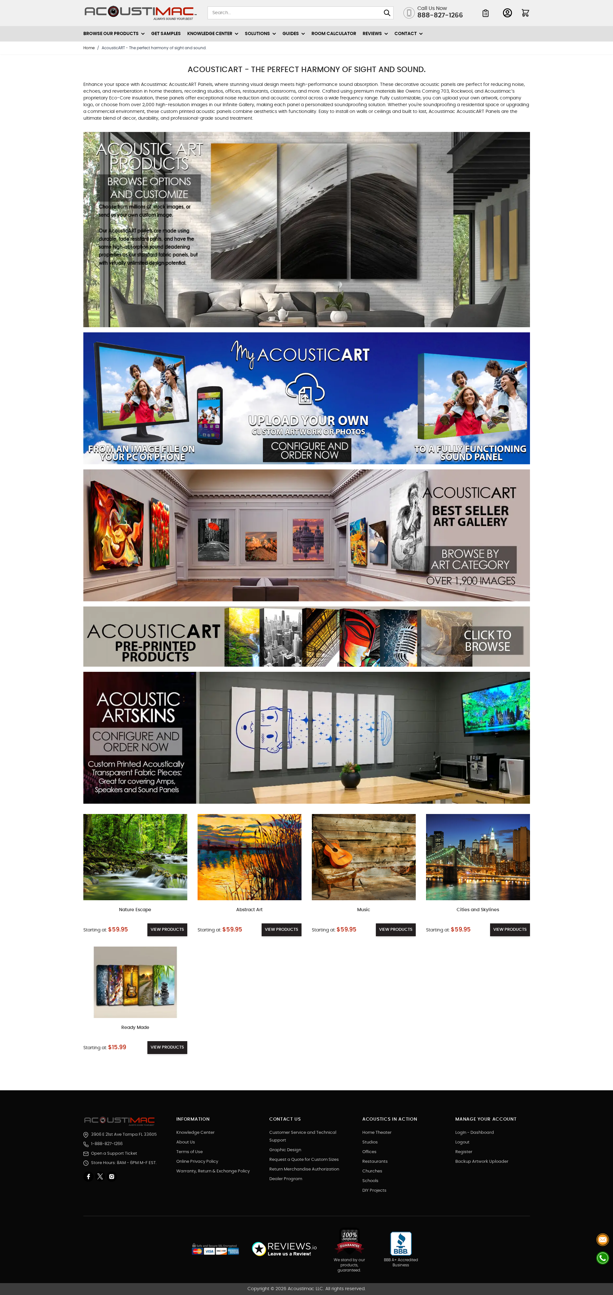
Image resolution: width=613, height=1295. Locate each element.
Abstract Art (249, 910)
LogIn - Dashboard (474, 1133)
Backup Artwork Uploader (481, 1162)
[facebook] (89, 1176)
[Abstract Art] (250, 857)
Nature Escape (135, 910)
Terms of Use (189, 1152)
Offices (369, 1152)
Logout (462, 1142)
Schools (370, 1181)
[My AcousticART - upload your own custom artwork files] (306, 401)
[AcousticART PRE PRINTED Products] (306, 639)
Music (363, 910)
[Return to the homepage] (120, 1121)
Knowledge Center (195, 1133)
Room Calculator (333, 34)
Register (463, 1152)
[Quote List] (485, 13)
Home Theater (377, 1133)
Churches (372, 1171)
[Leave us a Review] (284, 1249)
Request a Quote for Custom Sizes (304, 1160)
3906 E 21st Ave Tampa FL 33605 (124, 1135)
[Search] (387, 13)
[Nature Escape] (135, 857)
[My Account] (507, 13)
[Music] (364, 857)
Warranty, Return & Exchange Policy (213, 1171)
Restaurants (375, 1162)
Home (89, 48)
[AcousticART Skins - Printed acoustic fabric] (306, 740)
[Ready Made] (135, 982)
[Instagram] (112, 1176)
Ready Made (135, 1027)
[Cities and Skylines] (478, 857)
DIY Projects (374, 1191)
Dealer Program (285, 1179)
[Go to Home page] (140, 13)
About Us (185, 1142)
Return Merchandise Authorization (304, 1169)
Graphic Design (285, 1150)
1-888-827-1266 (107, 1144)
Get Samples (166, 34)
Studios (370, 1142)
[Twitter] (101, 1176)
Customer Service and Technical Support (302, 1136)
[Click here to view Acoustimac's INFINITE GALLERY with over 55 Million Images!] (306, 232)
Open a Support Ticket (114, 1154)
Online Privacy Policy (197, 1162)
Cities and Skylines (478, 910)
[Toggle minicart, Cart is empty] (525, 13)
